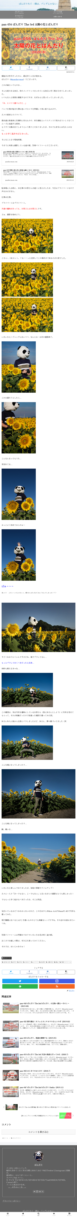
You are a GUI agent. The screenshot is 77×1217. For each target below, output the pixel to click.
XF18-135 (7, 962)
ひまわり (27, 962)
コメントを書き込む (38, 1132)
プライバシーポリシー (11, 1201)
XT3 (14, 962)
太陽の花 (50, 962)
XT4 (20, 962)
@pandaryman (17, 79)
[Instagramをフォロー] (57, 981)
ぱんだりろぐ (7, 958)
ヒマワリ (35, 962)
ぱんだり (38, 1165)
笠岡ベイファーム (66, 962)
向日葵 (43, 962)
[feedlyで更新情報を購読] (20, 986)
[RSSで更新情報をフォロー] (57, 986)
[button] (66, 68)
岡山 (57, 962)
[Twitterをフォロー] (20, 981)
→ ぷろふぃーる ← (17, 1187)
